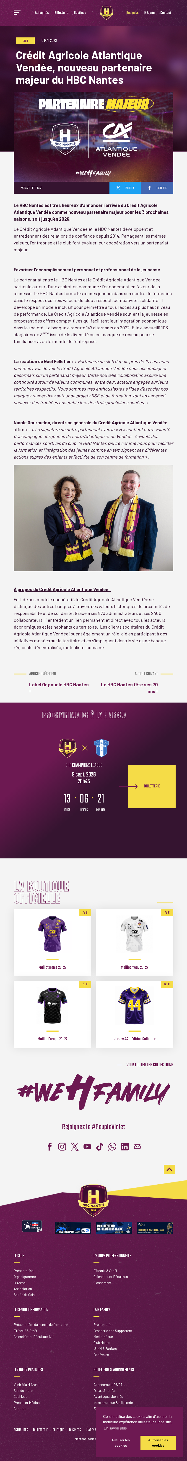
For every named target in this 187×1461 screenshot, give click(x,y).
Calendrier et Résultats (111, 1276)
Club (25, 41)
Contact (165, 13)
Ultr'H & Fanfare (105, 1348)
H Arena (149, 13)
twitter (129, 188)
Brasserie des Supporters (113, 1330)
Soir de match (24, 1390)
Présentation (24, 1270)
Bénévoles (101, 1354)
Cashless (20, 1396)
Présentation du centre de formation (41, 1324)
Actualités (42, 13)
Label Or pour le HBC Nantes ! (59, 683)
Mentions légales (85, 1438)
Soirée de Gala (24, 1294)
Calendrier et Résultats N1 (33, 1336)
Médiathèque (103, 1336)
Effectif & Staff (105, 1270)
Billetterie (61, 13)
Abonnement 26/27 (108, 1384)
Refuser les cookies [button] (121, 1442)
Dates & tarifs (104, 1390)
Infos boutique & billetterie (113, 1402)
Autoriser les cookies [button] (158, 1442)
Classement (103, 1282)
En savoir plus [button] (115, 1428)
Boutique (80, 13)
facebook (161, 188)
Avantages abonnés (108, 1396)
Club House (102, 1342)
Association (23, 1288)
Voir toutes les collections (150, 1065)
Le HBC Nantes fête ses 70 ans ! (129, 683)
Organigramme (25, 1276)
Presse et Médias (27, 1402)
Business (132, 13)
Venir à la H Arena (26, 1384)
